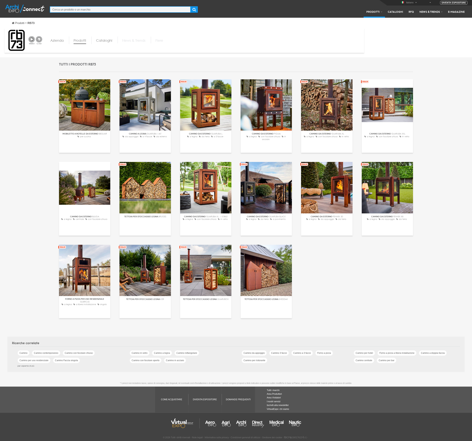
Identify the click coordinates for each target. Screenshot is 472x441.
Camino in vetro (140, 353)
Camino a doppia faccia (433, 353)
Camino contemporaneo (46, 353)
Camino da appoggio (254, 353)
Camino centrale (364, 360)
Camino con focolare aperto (145, 360)
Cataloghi (395, 11)
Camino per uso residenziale (34, 360)
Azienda (57, 40)
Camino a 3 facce (302, 353)
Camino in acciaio (175, 360)
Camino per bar (386, 360)
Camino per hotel (364, 353)
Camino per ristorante (254, 360)
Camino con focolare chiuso (79, 353)
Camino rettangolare (186, 353)
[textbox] (120, 9)
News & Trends (429, 11)
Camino (23, 353)
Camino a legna (162, 353)
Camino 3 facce (279, 353)
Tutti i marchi (273, 390)
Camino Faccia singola (66, 360)
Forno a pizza (324, 353)
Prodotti (373, 11)
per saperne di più (26, 366)
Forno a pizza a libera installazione (396, 353)
